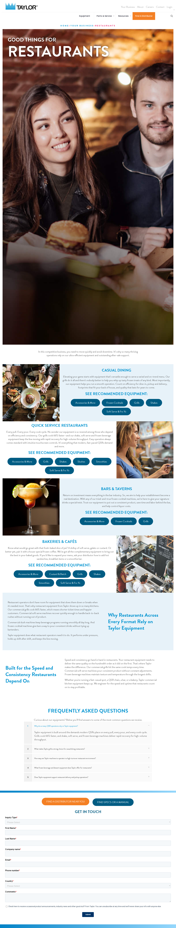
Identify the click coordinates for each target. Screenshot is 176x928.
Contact (160, 7)
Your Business (82, 25)
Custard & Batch (57, 574)
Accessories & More (85, 403)
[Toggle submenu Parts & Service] (113, 16)
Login (169, 7)
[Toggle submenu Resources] (130, 16)
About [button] (140, 7)
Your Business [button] (128, 7)
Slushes (81, 461)
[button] (85, 16)
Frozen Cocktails (114, 403)
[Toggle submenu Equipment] (174, 10)
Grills (136, 403)
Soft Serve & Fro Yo (116, 411)
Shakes (153, 403)
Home (64, 25)
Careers (150, 7)
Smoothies (101, 461)
